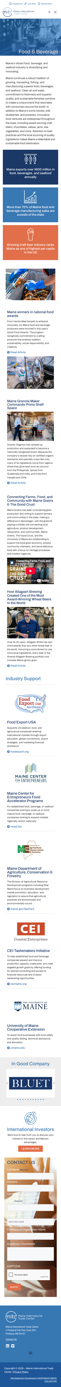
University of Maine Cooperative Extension (26, 1027)
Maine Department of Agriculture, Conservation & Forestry (30, 872)
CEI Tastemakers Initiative (28, 951)
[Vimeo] (12, 1346)
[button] (7, 1083)
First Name (12, 1182)
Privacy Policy (21, 1372)
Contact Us (17, 4)
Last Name (12, 1194)
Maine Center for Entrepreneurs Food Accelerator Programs (25, 797)
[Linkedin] (7, 1346)
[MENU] (55, 12)
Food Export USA (21, 722)
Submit (14, 1287)
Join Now (32, 4)
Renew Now (46, 4)
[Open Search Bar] (49, 12)
